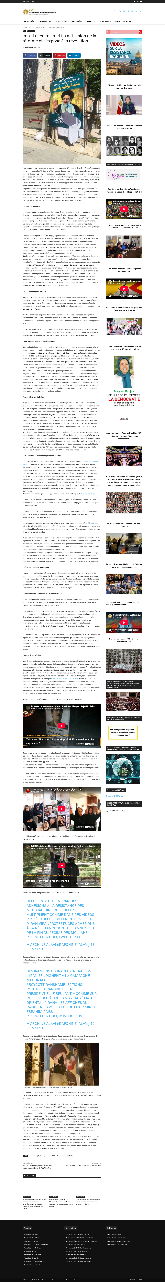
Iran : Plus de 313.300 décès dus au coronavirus (83, 1166)
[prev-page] (24, 1213)
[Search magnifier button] (140, 32)
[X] (137, 1)
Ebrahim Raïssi (61, 1156)
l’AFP (92, 523)
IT (128, 11)
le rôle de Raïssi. (89, 494)
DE (124, 11)
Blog (30, 27)
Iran (30, 1156)
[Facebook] (134, 1)
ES (136, 11)
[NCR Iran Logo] (39, 12)
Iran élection (30, 31)
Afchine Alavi (29, 47)
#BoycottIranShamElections (54, 984)
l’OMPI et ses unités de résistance (64, 679)
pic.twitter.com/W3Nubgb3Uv (54, 1016)
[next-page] (27, 1213)
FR (120, 11)
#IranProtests (53, 923)
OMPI (70, 1156)
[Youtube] (141, 1)
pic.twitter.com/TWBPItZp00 (53, 937)
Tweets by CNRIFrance (114, 796)
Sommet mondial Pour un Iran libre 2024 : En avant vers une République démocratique (124, 436)
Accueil (25, 27)
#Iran (49, 1002)
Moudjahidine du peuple (41, 1156)
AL (141, 11)
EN (115, 11)
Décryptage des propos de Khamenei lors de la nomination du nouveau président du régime (88, 1202)
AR (132, 11)
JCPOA (53, 1156)
